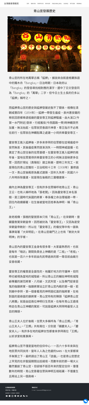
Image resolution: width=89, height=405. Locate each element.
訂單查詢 (13, 393)
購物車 (17, 393)
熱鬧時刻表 (40, 3)
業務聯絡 (79, 3)
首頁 (28, 3)
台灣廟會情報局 (11, 3)
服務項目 (33, 3)
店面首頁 (7, 393)
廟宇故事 (47, 3)
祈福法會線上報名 (57, 3)
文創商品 (65, 3)
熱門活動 (72, 3)
